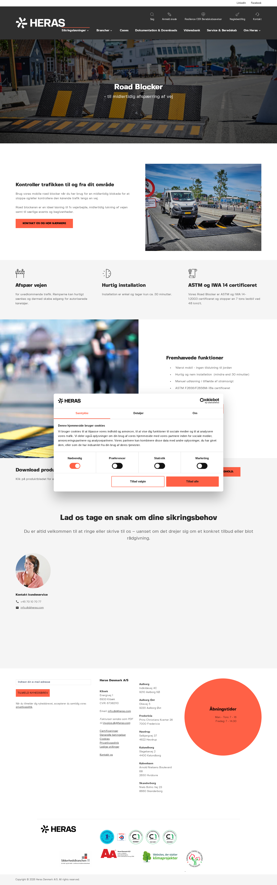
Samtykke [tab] (82, 413)
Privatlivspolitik (109, 743)
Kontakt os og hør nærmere (44, 223)
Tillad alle (192, 481)
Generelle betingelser (113, 735)
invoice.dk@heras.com (116, 723)
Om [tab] (195, 413)
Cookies (105, 739)
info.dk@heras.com (32, 607)
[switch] (117, 466)
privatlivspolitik (24, 707)
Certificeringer (109, 731)
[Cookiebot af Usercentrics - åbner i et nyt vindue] (202, 401)
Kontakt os (106, 755)
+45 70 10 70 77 (31, 602)
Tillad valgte (138, 481)
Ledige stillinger (109, 747)
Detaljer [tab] (138, 413)
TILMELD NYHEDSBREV (33, 693)
